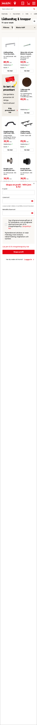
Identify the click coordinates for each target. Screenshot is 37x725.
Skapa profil (19, 252)
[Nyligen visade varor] (34, 21)
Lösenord (5, 197)
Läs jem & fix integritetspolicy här (15, 247)
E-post (4, 189)
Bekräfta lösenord (8, 209)
